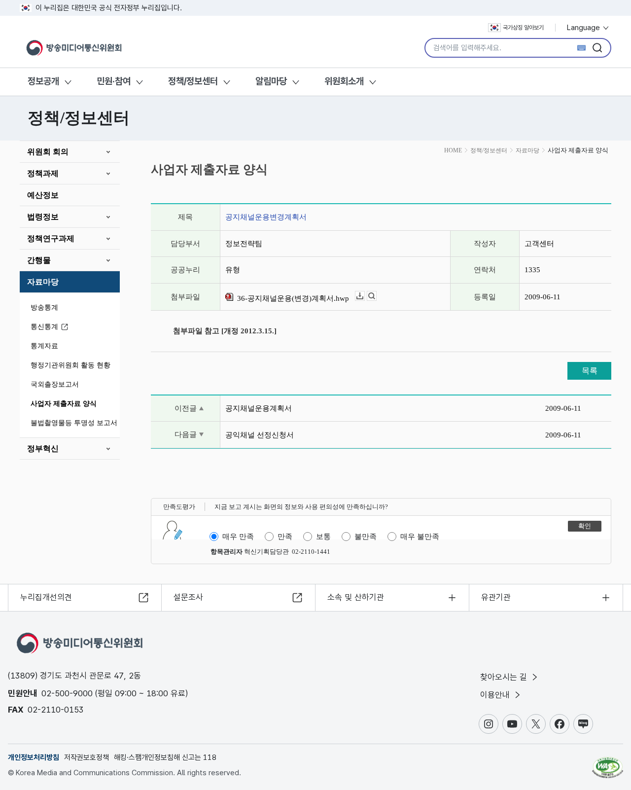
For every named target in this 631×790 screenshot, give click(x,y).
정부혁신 (43, 448)
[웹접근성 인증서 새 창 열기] (607, 763)
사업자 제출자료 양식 (64, 403)
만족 (285, 536)
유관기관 (496, 597)
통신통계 (44, 326)
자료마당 (43, 282)
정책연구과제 (50, 238)
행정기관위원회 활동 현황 (70, 365)
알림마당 (271, 81)
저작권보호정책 (86, 757)
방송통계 (44, 307)
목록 (589, 370)
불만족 (365, 536)
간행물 (39, 260)
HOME (453, 150)
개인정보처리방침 (33, 757)
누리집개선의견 (46, 597)
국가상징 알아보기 (523, 27)
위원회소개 (344, 81)
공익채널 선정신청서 (259, 435)
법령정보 (43, 217)
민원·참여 (114, 81)
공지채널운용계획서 (258, 408)
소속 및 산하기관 (355, 597)
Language (584, 27)
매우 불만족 (419, 536)
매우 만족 (238, 536)
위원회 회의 (48, 151)
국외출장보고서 (55, 384)
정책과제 (43, 173)
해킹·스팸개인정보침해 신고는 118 (165, 757)
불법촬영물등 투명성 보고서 (74, 423)
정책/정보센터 (193, 81)
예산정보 (43, 195)
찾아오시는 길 (504, 677)
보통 (323, 536)
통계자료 (44, 346)
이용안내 (496, 695)
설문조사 (188, 597)
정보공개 (43, 81)
